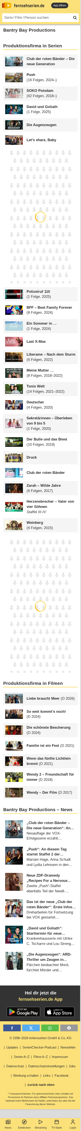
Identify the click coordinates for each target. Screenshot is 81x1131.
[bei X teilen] (31, 1028)
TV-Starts (56, 1127)
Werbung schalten (26, 1075)
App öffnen (59, 5)
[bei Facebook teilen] (12, 1028)
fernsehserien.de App (40, 999)
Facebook (62, 1075)
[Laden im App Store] (59, 1012)
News (8, 1127)
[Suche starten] (75, 17)
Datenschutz (15, 1066)
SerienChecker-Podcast (39, 1047)
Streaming (41, 1127)
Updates (12, 1047)
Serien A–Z (21, 1057)
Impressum (60, 1057)
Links (47, 1075)
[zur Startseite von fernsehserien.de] (6, 5)
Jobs (72, 1066)
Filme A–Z (40, 1057)
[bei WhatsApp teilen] (50, 1028)
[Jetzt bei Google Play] (23, 1012)
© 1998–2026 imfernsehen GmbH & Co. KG (40, 1038)
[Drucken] (69, 1028)
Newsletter (68, 1047)
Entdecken (24, 1127)
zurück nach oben (40, 1084)
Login (73, 1127)
